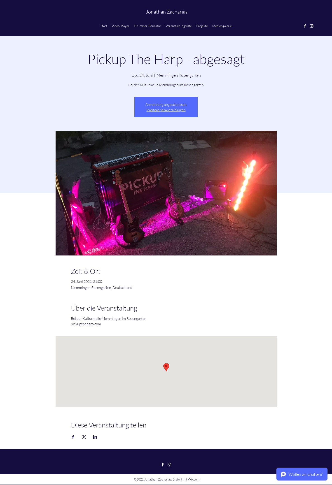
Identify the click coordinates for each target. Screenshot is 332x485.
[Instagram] (311, 26)
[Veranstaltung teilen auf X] (84, 437)
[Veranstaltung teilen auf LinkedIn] (95, 437)
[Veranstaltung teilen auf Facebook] (73, 437)
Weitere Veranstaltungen (166, 110)
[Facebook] (305, 26)
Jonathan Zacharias (166, 12)
